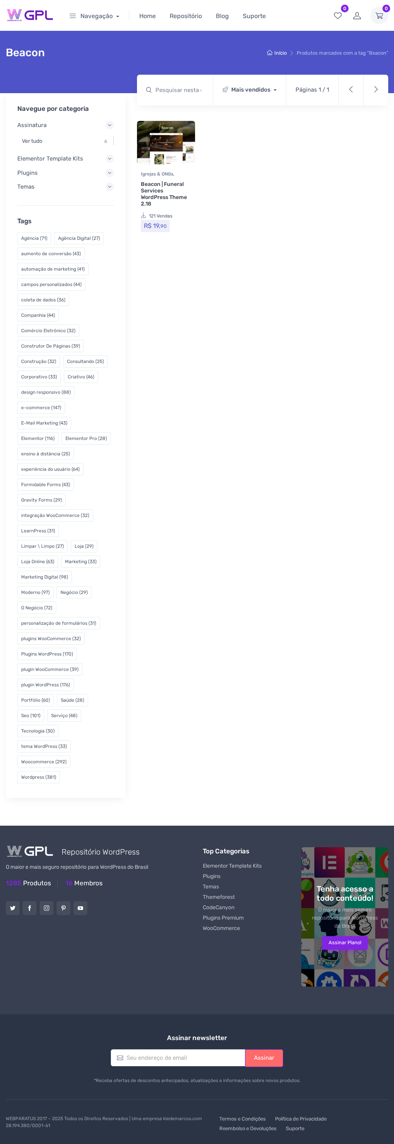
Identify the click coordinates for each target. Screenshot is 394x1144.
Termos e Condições (242, 1119)
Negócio (74, 592)
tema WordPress (44, 746)
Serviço (64, 715)
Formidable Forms (45, 484)
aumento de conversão (51, 253)
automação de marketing (53, 269)
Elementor (38, 438)
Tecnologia (38, 731)
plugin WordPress (45, 684)
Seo (30, 715)
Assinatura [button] (32, 125)
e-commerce (41, 407)
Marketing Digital (44, 577)
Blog (222, 16)
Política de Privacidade (301, 1119)
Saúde (72, 700)
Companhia (38, 315)
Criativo (81, 377)
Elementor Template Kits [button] (50, 158)
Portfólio (35, 700)
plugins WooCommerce (51, 638)
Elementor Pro (86, 438)
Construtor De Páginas (50, 346)
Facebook (30, 908)
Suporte (254, 16)
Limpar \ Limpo (42, 546)
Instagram (46, 908)
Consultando (85, 361)
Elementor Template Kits (232, 866)
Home (147, 16)
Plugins (211, 876)
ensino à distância (45, 454)
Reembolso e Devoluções (248, 1128)
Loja (84, 546)
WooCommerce (221, 928)
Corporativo (39, 377)
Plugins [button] (27, 172)
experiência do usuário (50, 469)
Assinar (264, 1057)
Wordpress (38, 777)
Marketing (81, 561)
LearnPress (38, 531)
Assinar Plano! (345, 942)
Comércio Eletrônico (48, 330)
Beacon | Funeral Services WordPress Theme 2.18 (164, 194)
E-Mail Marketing (44, 423)
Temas (211, 886)
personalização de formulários (58, 623)
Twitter (13, 908)
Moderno (35, 592)
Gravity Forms (41, 500)
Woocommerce (44, 761)
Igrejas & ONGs (157, 174)
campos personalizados (51, 284)
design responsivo (46, 392)
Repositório (186, 16)
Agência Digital (79, 238)
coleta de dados (43, 300)
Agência (34, 238)
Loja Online (37, 561)
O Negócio (36, 607)
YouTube (80, 908)
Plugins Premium (223, 918)
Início (280, 53)
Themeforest (219, 897)
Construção (38, 361)
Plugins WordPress (47, 654)
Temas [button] (26, 186)
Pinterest (63, 908)
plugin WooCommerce (49, 669)
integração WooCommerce (55, 515)
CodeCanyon (218, 907)
